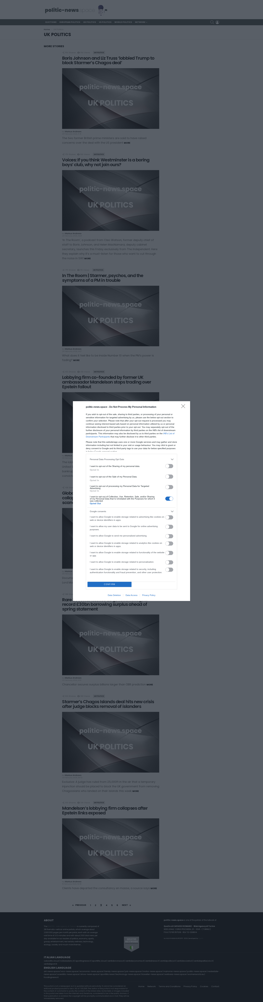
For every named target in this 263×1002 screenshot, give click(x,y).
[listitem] (131, 459)
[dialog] (131, 501)
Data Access (131, 595)
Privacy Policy (148, 595)
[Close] (184, 407)
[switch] (169, 466)
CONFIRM (109, 584)
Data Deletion (114, 595)
